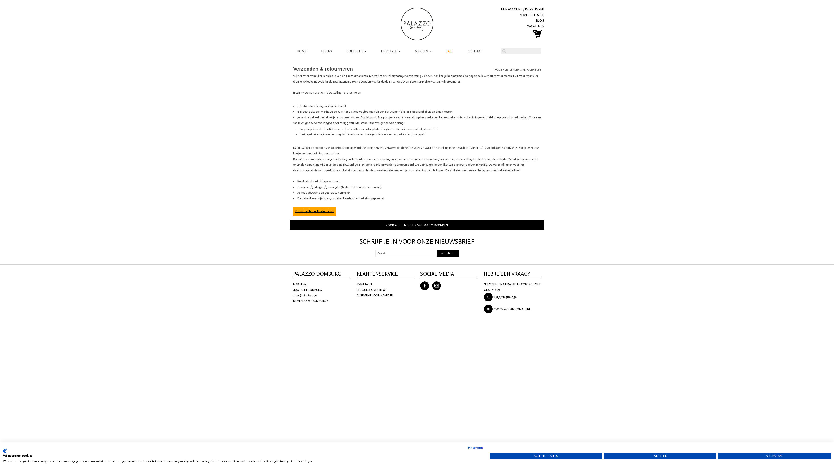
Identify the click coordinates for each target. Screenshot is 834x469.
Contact (475, 51)
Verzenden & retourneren (523, 69)
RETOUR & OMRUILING (371, 290)
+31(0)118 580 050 (505, 297)
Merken (422, 51)
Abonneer (448, 252)
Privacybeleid (475, 447)
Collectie (355, 51)
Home (302, 51)
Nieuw (326, 51)
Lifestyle (389, 51)
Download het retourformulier (314, 211)
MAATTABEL (364, 284)
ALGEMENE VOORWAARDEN (375, 295)
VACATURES (535, 26)
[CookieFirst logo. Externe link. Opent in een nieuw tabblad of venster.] (5, 451)
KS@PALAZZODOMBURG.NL (311, 301)
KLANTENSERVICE (532, 15)
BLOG (540, 20)
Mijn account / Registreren (522, 9)
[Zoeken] (504, 51)
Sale (449, 51)
